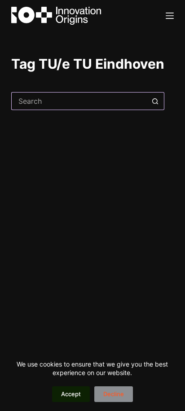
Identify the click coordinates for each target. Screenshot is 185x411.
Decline (113, 394)
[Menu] (170, 16)
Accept (71, 394)
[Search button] (155, 101)
